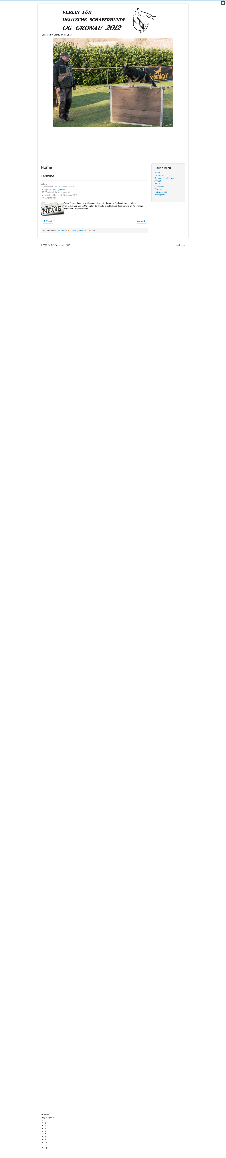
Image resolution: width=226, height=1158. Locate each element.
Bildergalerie (160, 194)
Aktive (157, 183)
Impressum (160, 175)
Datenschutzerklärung (164, 178)
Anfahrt (158, 180)
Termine (158, 189)
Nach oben (180, 245)
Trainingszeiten (161, 191)
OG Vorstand (160, 186)
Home (157, 172)
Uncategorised (58, 189)
